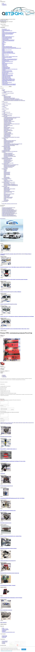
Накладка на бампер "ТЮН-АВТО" (9, 183)
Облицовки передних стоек (8, 160)
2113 (3, 423)
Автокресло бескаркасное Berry (7, 70)
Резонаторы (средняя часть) (8, 167)
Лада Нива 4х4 (6, 108)
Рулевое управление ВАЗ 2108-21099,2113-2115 (9, 213)
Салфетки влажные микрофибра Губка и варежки (11, 137)
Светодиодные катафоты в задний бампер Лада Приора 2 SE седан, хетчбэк (12, 461)
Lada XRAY (6, 102)
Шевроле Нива (4, 114)
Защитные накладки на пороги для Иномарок (9, 32)
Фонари (5, 139)
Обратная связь (4, 635)
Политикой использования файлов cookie (6, 650)
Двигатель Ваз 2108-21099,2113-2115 (8, 209)
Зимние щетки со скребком (8, 180)
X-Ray (3, 44)
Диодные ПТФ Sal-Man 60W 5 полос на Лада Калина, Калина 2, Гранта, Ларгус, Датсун (14, 328)
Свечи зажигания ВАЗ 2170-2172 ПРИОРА (9, 84)
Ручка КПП (6, 131)
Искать (10, 86)
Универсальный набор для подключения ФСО (8, 560)
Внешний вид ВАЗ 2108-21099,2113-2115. (8, 207)
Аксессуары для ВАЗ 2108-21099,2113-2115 (9, 215)
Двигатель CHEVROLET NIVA (7, 46)
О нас (3, 3)
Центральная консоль (5, 54)
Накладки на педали (7, 194)
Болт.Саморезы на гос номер (8, 118)
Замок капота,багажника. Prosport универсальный (12, 123)
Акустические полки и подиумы (7, 71)
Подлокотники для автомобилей (9, 193)
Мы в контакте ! (3, 218)
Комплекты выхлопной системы (9, 166)
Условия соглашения (5, 629)
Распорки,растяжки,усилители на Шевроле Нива (9, 56)
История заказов (4, 641)
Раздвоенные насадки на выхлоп (5, 522)
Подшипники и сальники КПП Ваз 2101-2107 (9, 59)
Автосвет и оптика (5, 66)
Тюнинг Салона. (4, 81)
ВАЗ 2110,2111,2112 (7, 112)
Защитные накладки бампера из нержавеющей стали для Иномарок (14, 100)
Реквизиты (4, 631)
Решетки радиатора (7, 173)
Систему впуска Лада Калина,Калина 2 (8, 39)
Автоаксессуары (4, 64)
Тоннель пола (6, 199)
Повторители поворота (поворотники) (10, 140)
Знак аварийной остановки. (8, 125)
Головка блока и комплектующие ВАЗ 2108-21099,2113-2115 (11, 48)
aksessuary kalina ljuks (18, 422)
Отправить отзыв (3, 411)
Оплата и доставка (5, 628)
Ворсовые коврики (7, 147)
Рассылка (3, 643)
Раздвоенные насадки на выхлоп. (5, 436)
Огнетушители (6, 128)
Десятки (3, 58)
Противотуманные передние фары (9, 145)
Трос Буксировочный (7, 135)
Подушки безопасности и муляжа (9, 191)
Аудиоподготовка (7, 162)
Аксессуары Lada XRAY (6, 29)
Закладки (3, 642)
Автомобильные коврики (6, 67)
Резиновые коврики (7, 149)
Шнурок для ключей (7, 136)
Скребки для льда (6, 181)
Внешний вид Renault (7, 96)
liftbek (27, 422)
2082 (14, 422)
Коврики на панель (7, 127)
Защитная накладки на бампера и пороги (8, 79)
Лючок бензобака (6, 177)
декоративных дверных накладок (9, 121)
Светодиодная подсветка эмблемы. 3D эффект (11, 144)
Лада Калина (6, 105)
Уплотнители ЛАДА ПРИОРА (7, 57)
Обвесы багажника (7, 174)
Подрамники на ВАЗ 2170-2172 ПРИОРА (8, 53)
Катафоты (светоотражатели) (8, 142)
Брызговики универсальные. (8, 119)
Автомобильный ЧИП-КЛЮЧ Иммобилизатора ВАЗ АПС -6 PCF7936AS (12, 498)
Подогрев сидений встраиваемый (9, 154)
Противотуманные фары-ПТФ (8, 141)
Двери (5, 175)
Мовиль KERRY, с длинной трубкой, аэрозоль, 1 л (8, 448)
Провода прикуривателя (8, 129)
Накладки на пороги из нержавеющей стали (11, 185)
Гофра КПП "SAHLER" (7, 120)
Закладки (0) (4, 4)
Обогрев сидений (6, 190)
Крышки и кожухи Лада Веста (7, 49)
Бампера (5, 169)
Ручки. (5, 198)
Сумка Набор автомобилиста (8, 133)
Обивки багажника (7, 189)
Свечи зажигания (5, 83)
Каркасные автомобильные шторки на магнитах (8, 548)
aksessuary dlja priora (9, 423)
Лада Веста (5, 94)
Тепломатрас (6, 157)
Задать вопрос (4, 376)
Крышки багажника (7, 172)
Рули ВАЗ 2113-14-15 (5, 60)
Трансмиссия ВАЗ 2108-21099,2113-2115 (8, 212)
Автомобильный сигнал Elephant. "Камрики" (8, 585)
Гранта (3, 45)
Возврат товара (4, 636)
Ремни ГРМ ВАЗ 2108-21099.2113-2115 (8, 80)
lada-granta (24, 422)
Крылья (5, 171)
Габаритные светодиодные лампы (7, 74)
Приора (3, 50)
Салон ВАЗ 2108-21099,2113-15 (7, 208)
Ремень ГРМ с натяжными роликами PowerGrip (9, 203)
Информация (4, 630)
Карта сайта (4, 637)
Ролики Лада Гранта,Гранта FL (7, 82)
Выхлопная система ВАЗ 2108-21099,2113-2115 (9, 210)
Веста (3, 43)
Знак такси (5, 126)
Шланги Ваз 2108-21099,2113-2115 (7, 61)
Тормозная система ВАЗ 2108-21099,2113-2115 (9, 211)
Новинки (3, 34)
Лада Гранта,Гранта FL (7, 103)
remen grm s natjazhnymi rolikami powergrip (6, 422)
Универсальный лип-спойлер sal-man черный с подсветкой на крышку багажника (13, 279)
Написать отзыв (2, 397)
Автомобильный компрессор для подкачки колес (9, 151)
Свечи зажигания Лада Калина (7, 38)
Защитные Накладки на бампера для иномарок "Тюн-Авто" (13, 99)
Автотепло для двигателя (8, 153)
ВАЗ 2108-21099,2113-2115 (8, 91)
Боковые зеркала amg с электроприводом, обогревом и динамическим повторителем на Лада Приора (17, 316)
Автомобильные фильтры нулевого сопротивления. (12, 117)
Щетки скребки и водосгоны (6, 78)
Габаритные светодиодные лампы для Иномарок (11, 98)
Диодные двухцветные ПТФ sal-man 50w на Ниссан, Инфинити (10, 291)
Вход (1, 20)
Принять (24, 649)
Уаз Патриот (4, 42)
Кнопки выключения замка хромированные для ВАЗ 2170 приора (11, 597)
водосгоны (5, 179)
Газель (3, 31)
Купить (2, 372)
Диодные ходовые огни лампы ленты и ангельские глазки (13, 143)
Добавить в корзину (3, 256)
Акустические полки (7, 159)
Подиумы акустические (7, 161)
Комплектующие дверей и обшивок (9, 188)
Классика (3, 62)
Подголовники (6, 200)
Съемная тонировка (7, 134)
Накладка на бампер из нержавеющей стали (11, 184)
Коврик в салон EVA (7, 148)
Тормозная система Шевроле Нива (7, 51)
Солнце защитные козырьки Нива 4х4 (8, 40)
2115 (4, 423)
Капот (5, 176)
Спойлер (5, 170)
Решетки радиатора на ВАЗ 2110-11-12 (8, 36)
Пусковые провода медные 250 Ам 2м (6, 485)
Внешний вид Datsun (7, 97)
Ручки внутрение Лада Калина (7, 37)
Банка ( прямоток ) (3, 622)
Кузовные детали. (5, 168)
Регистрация (4, 20)
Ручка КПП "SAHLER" (7, 132)
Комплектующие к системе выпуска (9, 165)
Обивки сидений (6, 196)
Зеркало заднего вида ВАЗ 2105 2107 (8, 33)
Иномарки (3, 95)
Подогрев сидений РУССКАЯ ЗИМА (10, 156)
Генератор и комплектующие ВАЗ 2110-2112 (9, 47)
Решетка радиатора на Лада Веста (7, 63)
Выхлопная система (5, 72)
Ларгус (3, 55)
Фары (5, 138)
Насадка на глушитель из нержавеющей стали (11, 164)
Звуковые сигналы (7, 124)
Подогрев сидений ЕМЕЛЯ (8, 155)
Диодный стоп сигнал (7, 122)
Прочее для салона (7, 195)
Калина (3, 104)
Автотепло (4, 69)
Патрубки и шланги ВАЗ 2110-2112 (7, 73)
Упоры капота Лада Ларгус (6, 76)
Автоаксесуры (4, 65)
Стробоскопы (2, 473)
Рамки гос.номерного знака (8, 130)
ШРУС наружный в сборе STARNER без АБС (8, 510)
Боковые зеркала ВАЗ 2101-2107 (7, 30)
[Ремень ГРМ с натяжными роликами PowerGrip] (2, 365)
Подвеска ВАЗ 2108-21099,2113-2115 (8, 214)
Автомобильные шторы (6, 68)
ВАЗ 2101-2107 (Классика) (8, 113)
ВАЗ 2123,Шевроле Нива (8, 115)
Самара (3, 41)
